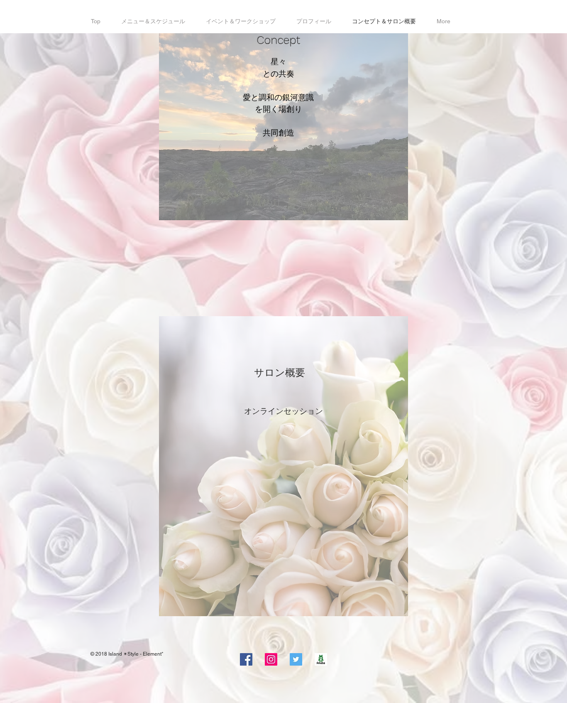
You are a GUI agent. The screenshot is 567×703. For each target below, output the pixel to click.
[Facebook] (246, 659)
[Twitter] (296, 659)
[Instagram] (271, 659)
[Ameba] (321, 659)
